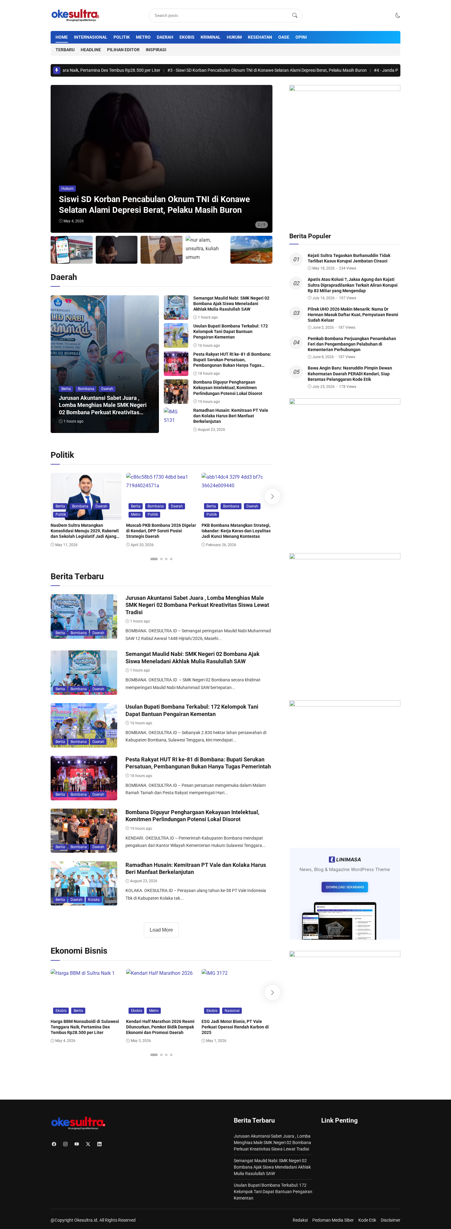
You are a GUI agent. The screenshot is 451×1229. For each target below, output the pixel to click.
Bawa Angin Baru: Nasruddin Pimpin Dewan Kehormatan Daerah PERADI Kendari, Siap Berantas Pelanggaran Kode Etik (350, 373)
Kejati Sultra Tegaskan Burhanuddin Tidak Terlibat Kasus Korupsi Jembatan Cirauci (349, 258)
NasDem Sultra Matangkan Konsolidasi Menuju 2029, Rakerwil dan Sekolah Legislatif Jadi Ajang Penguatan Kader (85, 534)
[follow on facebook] (54, 1144)
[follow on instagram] (65, 1144)
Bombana (86, 389)
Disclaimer (390, 1220)
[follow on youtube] (76, 1144)
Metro (143, 37)
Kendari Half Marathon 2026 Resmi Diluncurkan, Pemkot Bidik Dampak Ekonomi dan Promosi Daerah (160, 1027)
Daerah (165, 37)
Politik (122, 37)
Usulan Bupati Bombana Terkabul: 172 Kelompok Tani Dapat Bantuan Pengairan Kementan (230, 331)
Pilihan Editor (123, 49)
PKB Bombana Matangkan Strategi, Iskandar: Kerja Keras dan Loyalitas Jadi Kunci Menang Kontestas (236, 531)
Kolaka (94, 900)
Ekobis (187, 37)
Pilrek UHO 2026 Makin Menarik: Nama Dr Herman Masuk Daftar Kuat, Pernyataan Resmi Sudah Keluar (353, 315)
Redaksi (300, 1220)
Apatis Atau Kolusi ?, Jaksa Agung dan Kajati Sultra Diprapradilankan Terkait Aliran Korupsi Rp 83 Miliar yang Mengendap (353, 285)
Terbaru (65, 49)
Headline (91, 49)
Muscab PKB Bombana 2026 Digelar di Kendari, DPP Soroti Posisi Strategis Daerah (161, 531)
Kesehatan (260, 37)
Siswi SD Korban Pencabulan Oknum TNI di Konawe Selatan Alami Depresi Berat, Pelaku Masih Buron (223, 70)
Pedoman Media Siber (333, 1220)
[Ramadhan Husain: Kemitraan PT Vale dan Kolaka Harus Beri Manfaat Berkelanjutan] (176, 420)
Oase (283, 37)
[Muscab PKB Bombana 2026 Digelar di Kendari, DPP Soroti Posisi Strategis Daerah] (161, 485)
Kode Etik (367, 1220)
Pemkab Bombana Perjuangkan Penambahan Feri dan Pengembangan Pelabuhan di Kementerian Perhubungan (352, 344)
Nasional (232, 1011)
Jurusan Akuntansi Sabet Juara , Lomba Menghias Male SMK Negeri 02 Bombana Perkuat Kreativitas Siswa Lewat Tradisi (197, 605)
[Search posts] (295, 16)
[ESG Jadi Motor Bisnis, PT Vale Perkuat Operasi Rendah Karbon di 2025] (215, 973)
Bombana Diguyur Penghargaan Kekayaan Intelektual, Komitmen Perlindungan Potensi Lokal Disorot (227, 388)
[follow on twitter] (88, 1144)
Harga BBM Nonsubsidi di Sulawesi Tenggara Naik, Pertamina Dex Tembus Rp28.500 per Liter (85, 1027)
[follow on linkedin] (99, 1144)
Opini (301, 37)
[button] (397, 15)
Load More (161, 929)
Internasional (90, 37)
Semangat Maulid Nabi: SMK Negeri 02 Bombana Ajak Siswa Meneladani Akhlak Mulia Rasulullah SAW (231, 304)
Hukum (234, 37)
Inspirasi (156, 49)
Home (62, 37)
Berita (66, 389)
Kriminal (211, 37)
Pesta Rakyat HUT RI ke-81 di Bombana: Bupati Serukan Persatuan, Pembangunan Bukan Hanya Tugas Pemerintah (198, 763)
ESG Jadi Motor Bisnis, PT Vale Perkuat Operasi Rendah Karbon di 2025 (235, 1027)
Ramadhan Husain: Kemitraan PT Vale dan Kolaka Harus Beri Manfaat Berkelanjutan (230, 416)
